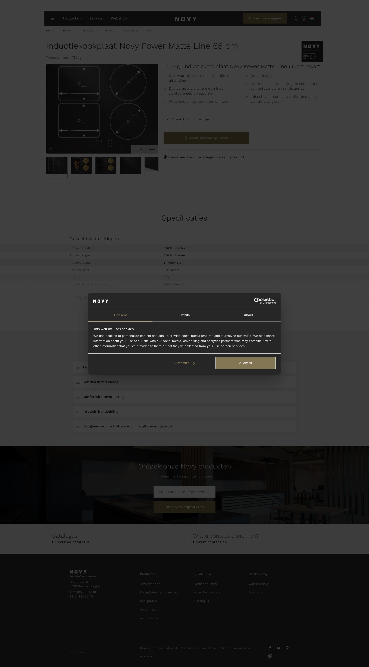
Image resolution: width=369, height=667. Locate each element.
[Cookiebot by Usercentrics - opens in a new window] (257, 301)
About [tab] (248, 315)
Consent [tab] (120, 315)
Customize (181, 363)
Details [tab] (184, 315)
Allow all (245, 363)
